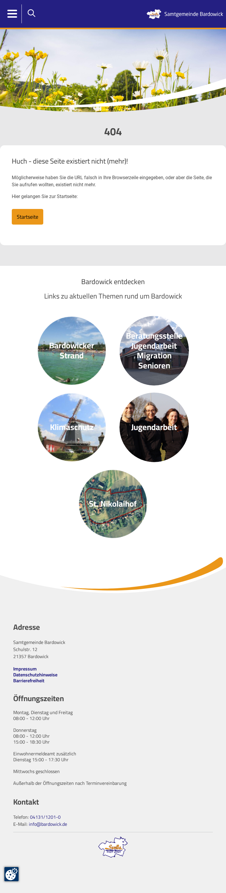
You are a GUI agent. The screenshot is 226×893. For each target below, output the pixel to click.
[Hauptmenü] (12, 13)
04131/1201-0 (45, 817)
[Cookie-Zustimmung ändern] (11, 874)
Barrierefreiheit (28, 680)
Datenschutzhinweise (35, 675)
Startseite (27, 217)
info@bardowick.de (48, 824)
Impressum (25, 669)
